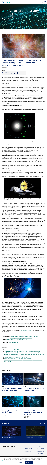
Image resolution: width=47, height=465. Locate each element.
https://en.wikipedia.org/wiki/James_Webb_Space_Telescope (17, 358)
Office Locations (28, 451)
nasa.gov (39, 144)
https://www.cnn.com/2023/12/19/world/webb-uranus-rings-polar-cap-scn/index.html (23, 349)
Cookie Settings (20, 462)
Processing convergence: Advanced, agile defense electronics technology (35, 438)
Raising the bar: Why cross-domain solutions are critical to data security (33, 412)
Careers (26, 453)
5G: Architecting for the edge (8, 437)
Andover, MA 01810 (40, 451)
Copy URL (22, 73)
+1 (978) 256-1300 (40, 453)
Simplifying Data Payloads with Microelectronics (17, 339)
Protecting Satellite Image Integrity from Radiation (21, 338)
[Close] (45, 458)
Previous (6, 423)
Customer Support (28, 448)
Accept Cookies (29, 462)
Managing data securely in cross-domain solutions (12, 411)
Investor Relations (28, 446)
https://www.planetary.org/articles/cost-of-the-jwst (15, 357)
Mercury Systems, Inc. (41, 446)
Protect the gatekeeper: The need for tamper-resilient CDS (12, 389)
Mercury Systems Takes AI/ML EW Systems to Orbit (34, 389)
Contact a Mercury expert (26, 330)
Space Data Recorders (13, 342)
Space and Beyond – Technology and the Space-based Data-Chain (24, 336)
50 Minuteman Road (40, 448)
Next (41, 423)
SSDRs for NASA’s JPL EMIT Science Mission (19, 340)
